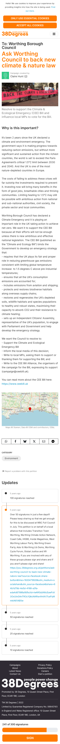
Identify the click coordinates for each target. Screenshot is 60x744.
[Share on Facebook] (16, 441)
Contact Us (15, 674)
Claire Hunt (17, 76)
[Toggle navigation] (54, 34)
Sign (30, 738)
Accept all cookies (30, 25)
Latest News (15, 671)
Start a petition (45, 674)
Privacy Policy (45, 665)
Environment (11, 458)
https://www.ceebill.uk (15, 383)
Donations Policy (45, 668)
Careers (45, 671)
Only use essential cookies (30, 18)
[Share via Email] (44, 441)
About (15, 668)
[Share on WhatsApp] (6, 441)
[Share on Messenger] (53, 441)
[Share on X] (34, 441)
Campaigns (15, 665)
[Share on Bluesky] (25, 441)
